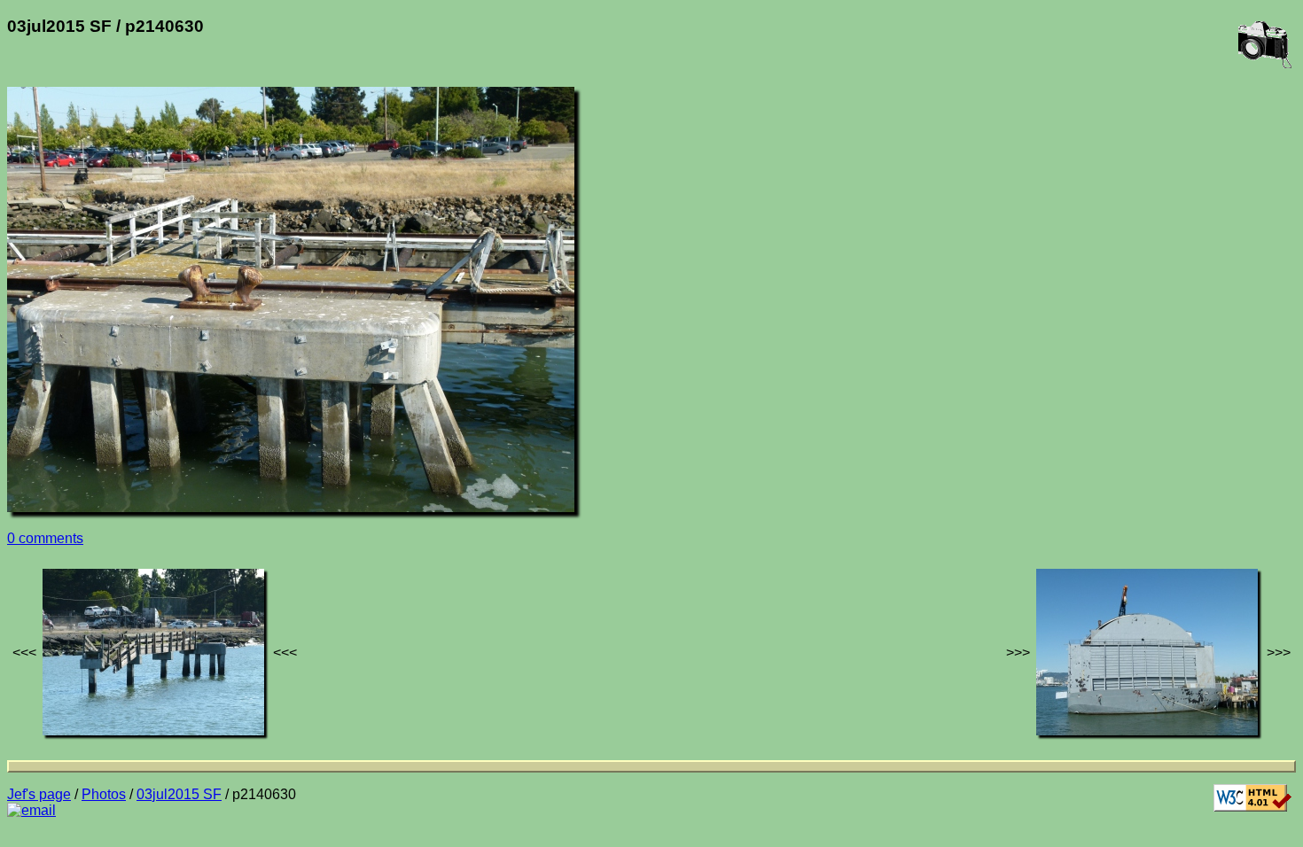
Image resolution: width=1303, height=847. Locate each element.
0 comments (45, 538)
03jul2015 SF (179, 794)
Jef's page (39, 794)
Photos (104, 794)
